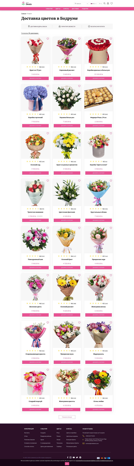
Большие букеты (71, 439)
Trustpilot (102, 432)
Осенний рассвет (67, 307)
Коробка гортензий (35, 117)
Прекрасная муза (66, 354)
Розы (58, 432)
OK (67, 463)
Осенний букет (67, 259)
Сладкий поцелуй (35, 401)
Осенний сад (35, 165)
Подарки (85, 8)
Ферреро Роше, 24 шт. (98, 117)
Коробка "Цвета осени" (98, 165)
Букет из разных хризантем (67, 165)
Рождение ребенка (45, 436)
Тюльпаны (60, 443)
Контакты (27, 432)
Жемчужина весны (99, 307)
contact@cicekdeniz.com (92, 443)
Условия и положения (30, 443)
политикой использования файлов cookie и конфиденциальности (94, 460)
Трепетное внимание (35, 212)
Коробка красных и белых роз (98, 70)
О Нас (26, 436)
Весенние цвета (35, 307)
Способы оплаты (29, 446)
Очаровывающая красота (35, 354)
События (49, 8)
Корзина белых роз (67, 117)
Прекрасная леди (98, 259)
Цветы (58, 8)
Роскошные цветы (71, 446)
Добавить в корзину (35, 78)
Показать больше (67, 417)
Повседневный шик (35, 259)
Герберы (59, 446)
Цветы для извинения (46, 446)
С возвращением (45, 443)
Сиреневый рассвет (67, 70)
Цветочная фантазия (67, 212)
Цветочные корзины (72, 436)
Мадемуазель (98, 354)
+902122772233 (90, 436)
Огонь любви (99, 401)
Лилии (58, 439)
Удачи (42, 439)
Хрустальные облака (99, 212)
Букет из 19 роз (35, 70)
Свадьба (43, 432)
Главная (23, 13)
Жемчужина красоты (67, 401)
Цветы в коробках (71, 432)
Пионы (59, 436)
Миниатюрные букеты (72, 443)
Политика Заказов (29, 439)
